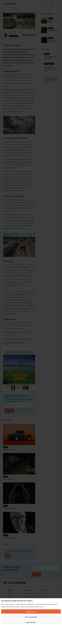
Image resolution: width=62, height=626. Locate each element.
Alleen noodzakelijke (31, 617)
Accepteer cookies (31, 611)
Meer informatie (31, 622)
